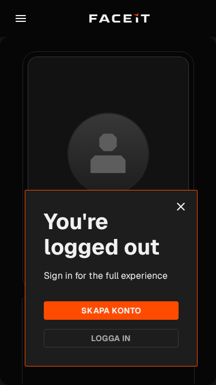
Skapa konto (111, 310)
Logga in (111, 338)
